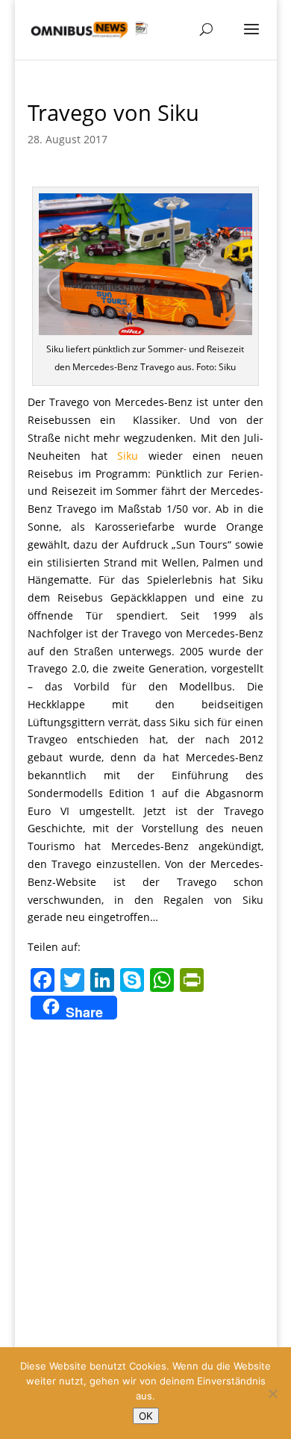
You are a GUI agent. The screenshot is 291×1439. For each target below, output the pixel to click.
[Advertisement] (145, 1177)
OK (146, 1416)
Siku (127, 456)
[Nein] (272, 1393)
